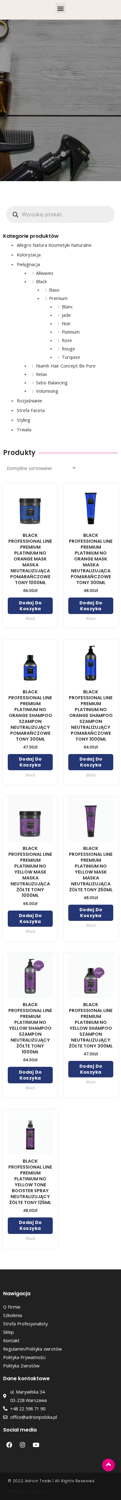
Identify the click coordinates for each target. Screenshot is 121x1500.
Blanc (67, 306)
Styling (23, 420)
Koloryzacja (29, 254)
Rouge (68, 348)
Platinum (71, 332)
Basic (54, 290)
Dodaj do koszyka (30, 606)
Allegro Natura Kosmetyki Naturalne (54, 245)
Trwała (24, 429)
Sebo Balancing (52, 382)
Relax (41, 374)
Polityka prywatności (29, 1491)
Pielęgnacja (28, 264)
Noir (66, 323)
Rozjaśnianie (29, 400)
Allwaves (44, 273)
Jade (66, 315)
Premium (58, 298)
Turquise (71, 357)
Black (41, 281)
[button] (61, 8)
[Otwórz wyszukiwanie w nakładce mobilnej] (60, 214)
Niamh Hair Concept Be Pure (66, 366)
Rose (67, 340)
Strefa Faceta (31, 410)
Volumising (47, 391)
